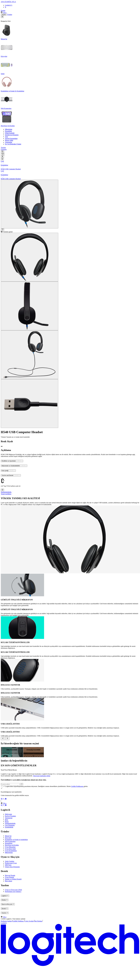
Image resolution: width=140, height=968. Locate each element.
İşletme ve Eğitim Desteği (13, 879)
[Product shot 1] (29, 204)
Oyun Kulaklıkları (11, 851)
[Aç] (2, 159)
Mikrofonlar (9, 852)
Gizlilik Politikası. (18, 921)
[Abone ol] (21, 784)
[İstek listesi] (3, 154)
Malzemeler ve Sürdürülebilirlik (11, 466)
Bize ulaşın (8, 881)
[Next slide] (7, 738)
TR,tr (4, 12)
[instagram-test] (2, 799)
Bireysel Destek (10, 875)
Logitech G (8, 5)
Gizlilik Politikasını (77, 786)
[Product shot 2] (29, 257)
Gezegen (4, 149)
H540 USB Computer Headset (11, 169)
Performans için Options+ (13, 891)
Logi (2, 161)
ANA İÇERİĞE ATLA (8, 2)
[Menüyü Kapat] (2, 17)
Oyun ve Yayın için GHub (13, 890)
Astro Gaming (9, 861)
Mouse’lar (8, 836)
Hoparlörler (8, 843)
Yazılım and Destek (7, 475)
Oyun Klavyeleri (10, 849)
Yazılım (3, 147)
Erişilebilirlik (9, 827)
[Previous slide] (3, 738)
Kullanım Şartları (6, 921)
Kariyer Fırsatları (10, 816)
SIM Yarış (8, 865)
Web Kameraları (10, 841)
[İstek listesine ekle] (2, 229)
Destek (3, 10)
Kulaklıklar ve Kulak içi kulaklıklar (16, 839)
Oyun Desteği (9, 877)
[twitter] (4, 799)
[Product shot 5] (29, 403)
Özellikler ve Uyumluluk (9, 461)
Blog (6, 820)
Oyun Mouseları (10, 847)
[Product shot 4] (29, 354)
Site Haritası (38, 921)
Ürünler (4, 14)
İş (5, 7)
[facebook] (6, 799)
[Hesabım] (2, 157)
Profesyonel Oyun (11, 863)
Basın (7, 821)
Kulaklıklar (4, 165)
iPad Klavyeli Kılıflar (12, 845)
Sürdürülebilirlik (10, 823)
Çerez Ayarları (29, 921)
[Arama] (2, 151)
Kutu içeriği (5, 470)
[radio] (1, 446)
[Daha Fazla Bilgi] (2, 490)
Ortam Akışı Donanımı (12, 867)
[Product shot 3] (29, 306)
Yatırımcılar (8, 818)
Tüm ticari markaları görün (41, 776)
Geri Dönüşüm (10, 825)
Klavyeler (8, 838)
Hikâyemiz (8, 814)
